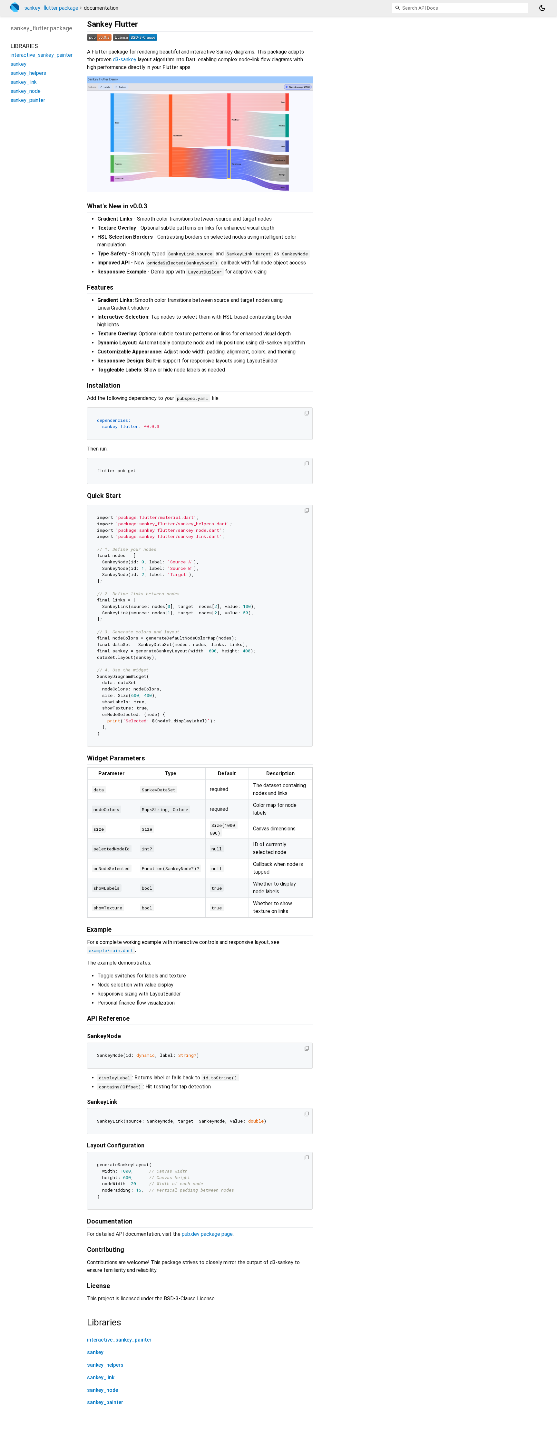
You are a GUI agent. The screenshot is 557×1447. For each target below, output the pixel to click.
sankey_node (102, 1390)
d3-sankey (124, 59)
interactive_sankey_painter (119, 1340)
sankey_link (100, 1377)
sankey (95, 1352)
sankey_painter (105, 1402)
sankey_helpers (105, 1365)
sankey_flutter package (51, 8)
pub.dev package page (207, 1234)
